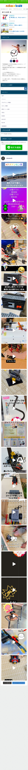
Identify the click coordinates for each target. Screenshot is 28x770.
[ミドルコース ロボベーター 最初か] (14, 564)
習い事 (3, 122)
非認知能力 (4, 126)
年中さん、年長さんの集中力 (15, 25)
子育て (3, 112)
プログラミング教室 (6, 102)
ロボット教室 (5, 105)
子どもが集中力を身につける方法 (16, 31)
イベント (4, 99)
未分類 (3, 115)
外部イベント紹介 (6, 109)
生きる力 (4, 119)
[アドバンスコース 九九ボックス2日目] (14, 278)
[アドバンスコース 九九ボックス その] (14, 304)
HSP (3, 95)
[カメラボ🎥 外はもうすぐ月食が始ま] (14, 382)
